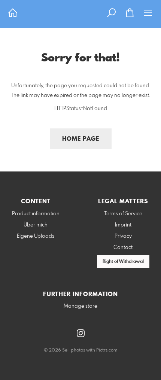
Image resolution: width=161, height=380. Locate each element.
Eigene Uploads (35, 236)
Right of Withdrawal (123, 261)
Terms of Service (123, 213)
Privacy (123, 236)
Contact (123, 247)
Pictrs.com (107, 350)
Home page (80, 139)
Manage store (80, 306)
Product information (36, 213)
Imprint (123, 225)
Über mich (36, 225)
